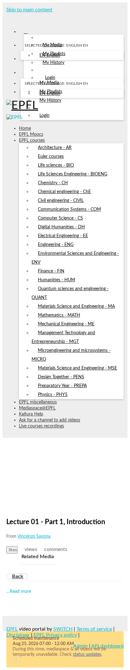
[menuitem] (50, 56)
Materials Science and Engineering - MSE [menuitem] (77, 368)
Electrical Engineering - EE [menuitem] (63, 236)
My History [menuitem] (53, 62)
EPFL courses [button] (32, 140)
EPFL (12, 629)
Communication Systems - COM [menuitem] (69, 209)
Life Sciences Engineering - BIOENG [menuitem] (72, 174)
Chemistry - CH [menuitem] (53, 183)
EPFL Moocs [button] (31, 134)
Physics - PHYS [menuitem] (53, 394)
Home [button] (25, 128)
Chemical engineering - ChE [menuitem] (64, 192)
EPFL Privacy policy (55, 635)
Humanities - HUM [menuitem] (56, 280)
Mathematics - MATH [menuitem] (59, 315)
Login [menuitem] (44, 115)
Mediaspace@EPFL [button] (37, 408)
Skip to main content (29, 9)
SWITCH (63, 629)
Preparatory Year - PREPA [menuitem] (62, 386)
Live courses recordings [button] (41, 426)
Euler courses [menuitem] (51, 156)
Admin (80, 646)
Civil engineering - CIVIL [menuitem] (61, 200)
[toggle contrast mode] (24, 93)
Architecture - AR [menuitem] (55, 148)
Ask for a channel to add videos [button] (49, 420)
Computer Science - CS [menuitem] (60, 218)
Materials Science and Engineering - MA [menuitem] (76, 306)
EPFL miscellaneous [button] (38, 402)
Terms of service (94, 629)
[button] (8, 18)
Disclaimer (18, 635)
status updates (87, 654)
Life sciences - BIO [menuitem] (56, 165)
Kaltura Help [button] (31, 414)
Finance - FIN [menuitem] (51, 271)
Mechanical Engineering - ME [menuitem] (66, 324)
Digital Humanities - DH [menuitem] (61, 227)
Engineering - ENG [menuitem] (56, 245)
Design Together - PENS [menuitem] (61, 377)
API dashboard (107, 646)
